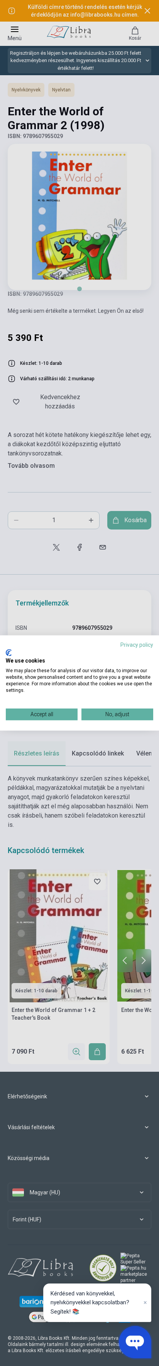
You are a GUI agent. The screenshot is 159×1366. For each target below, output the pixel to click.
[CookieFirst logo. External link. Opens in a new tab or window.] (9, 652)
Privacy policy (136, 645)
